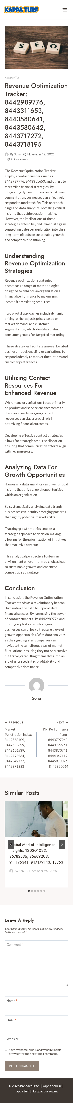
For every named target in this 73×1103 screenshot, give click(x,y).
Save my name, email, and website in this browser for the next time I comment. (35, 1051)
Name (11, 1001)
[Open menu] (64, 10)
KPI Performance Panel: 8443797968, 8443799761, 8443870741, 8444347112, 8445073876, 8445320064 (55, 744)
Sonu (17, 154)
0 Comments (19, 159)
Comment (14, 944)
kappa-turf (13, 77)
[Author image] (7, 154)
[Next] (62, 844)
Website (12, 1039)
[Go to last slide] (11, 844)
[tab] (29, 891)
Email (11, 1020)
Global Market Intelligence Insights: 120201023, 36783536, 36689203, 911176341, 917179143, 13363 (36, 853)
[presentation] (36, 819)
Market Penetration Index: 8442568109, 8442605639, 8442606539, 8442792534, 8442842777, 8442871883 (18, 744)
